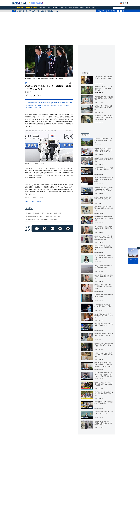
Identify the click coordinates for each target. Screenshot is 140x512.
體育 (62, 8)
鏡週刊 (82, 8)
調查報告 (76, 8)
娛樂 (66, 8)
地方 (70, 8)
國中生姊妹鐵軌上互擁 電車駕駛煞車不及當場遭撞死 (41, 220)
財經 (49, 8)
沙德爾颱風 (28, 8)
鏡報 (87, 8)
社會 (53, 8)
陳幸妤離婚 (20, 8)
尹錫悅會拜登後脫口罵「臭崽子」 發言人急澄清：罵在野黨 (43, 213)
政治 (40, 8)
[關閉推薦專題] (138, 248)
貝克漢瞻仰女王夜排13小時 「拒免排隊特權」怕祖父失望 (43, 216)
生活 (57, 8)
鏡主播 (107, 11)
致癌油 (35, 8)
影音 (13, 8)
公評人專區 (101, 11)
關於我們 (113, 11)
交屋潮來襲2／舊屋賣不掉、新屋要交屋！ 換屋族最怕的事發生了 (36, 11)
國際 (44, 8)
